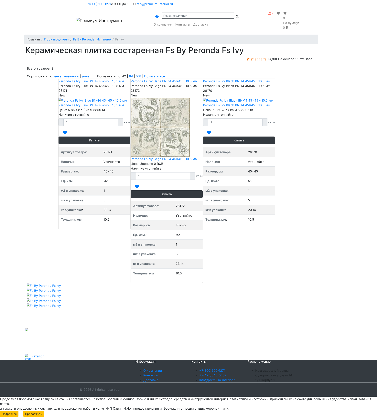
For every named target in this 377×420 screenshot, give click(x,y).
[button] (271, 13)
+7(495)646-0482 (213, 375)
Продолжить (33, 413)
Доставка (200, 24)
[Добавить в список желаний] (64, 133)
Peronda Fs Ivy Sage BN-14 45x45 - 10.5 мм (164, 81)
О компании (163, 24)
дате (85, 76)
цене (57, 76)
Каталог (38, 356)
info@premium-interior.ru (154, 4)
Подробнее (9, 413)
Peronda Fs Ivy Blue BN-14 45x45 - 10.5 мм (91, 81)
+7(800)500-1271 (98, 4)
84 (131, 76)
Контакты (182, 24)
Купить (94, 140)
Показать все (154, 76)
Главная (33, 39)
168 (138, 76)
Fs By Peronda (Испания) (92, 39)
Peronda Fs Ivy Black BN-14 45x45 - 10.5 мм (236, 81)
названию (71, 76)
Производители (56, 39)
